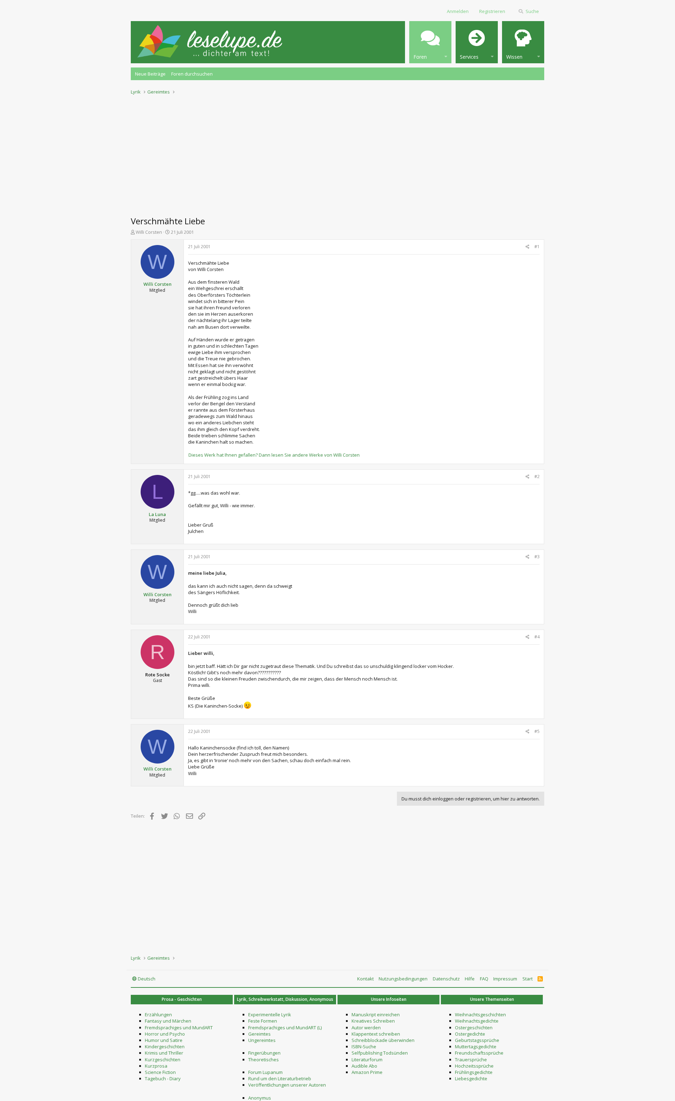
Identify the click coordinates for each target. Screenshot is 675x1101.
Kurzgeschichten (162, 1059)
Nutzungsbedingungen (403, 979)
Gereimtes (259, 1034)
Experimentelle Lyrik (269, 1014)
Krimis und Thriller (164, 1053)
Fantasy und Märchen (168, 1021)
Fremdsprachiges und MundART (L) (285, 1027)
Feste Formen (262, 1021)
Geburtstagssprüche (477, 1040)
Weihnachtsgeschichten (480, 1014)
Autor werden (366, 1027)
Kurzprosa (156, 1066)
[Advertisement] (337, 153)
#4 (537, 637)
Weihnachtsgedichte (477, 1021)
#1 (537, 247)
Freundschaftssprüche (479, 1053)
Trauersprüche (471, 1059)
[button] (430, 42)
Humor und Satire (163, 1040)
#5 (537, 731)
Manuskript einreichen (376, 1014)
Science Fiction (160, 1072)
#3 (537, 557)
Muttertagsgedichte (475, 1046)
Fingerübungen (264, 1053)
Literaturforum (367, 1059)
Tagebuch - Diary (163, 1078)
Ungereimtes (262, 1040)
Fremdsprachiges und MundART (179, 1027)
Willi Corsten (149, 232)
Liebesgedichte (471, 1078)
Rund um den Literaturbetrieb (279, 1078)
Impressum (505, 979)
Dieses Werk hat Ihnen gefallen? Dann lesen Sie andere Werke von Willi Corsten (274, 455)
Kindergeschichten (165, 1046)
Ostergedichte (470, 1034)
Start (527, 979)
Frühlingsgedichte (474, 1072)
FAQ (484, 979)
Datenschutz (446, 979)
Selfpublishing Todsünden (380, 1053)
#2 (537, 476)
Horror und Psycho (165, 1034)
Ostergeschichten (474, 1027)
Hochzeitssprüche (474, 1066)
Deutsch (146, 979)
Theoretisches (263, 1059)
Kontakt (365, 979)
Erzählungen (158, 1014)
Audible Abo (364, 1066)
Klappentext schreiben (376, 1034)
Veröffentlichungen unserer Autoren (287, 1085)
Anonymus (259, 1098)
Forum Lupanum (265, 1072)
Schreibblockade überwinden (383, 1040)
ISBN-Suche (364, 1046)
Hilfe (470, 979)
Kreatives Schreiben (373, 1021)
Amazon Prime (367, 1072)
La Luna (157, 514)
